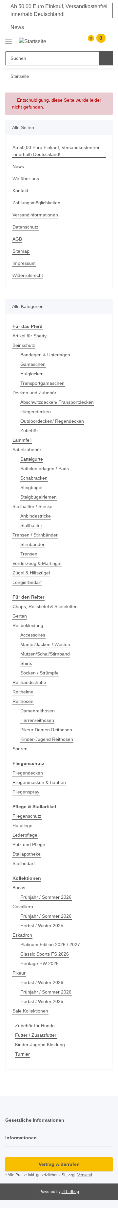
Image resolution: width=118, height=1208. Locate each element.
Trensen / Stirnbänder (35, 534)
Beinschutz (23, 345)
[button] (75, 41)
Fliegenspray (25, 791)
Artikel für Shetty (29, 335)
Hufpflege (22, 825)
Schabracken (34, 478)
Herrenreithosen (37, 720)
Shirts (26, 663)
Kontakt (20, 190)
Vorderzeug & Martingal (36, 563)
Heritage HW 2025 (39, 963)
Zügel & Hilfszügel (31, 572)
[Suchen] (106, 58)
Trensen (28, 553)
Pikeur (19, 973)
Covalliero (22, 906)
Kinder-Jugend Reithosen (46, 739)
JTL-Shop (70, 1191)
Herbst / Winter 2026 (41, 982)
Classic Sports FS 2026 (44, 954)
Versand (84, 1175)
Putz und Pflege (28, 844)
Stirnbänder (32, 544)
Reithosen (22, 701)
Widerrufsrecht (27, 275)
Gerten (19, 616)
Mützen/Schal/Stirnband (45, 653)
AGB (17, 239)
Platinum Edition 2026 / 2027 (50, 944)
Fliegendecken (35, 411)
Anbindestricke (35, 516)
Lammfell (21, 440)
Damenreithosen (37, 710)
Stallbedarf (23, 863)
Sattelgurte (31, 459)
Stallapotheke (26, 854)
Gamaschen (33, 364)
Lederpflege (24, 835)
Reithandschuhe (29, 682)
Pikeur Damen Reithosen (46, 729)
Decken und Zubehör (34, 392)
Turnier (22, 1054)
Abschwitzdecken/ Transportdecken (57, 402)
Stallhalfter (31, 525)
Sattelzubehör (26, 449)
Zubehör (29, 430)
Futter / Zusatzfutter (35, 1035)
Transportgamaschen (42, 383)
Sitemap (21, 251)
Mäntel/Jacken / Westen (45, 644)
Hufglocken (32, 373)
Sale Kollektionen (30, 1010)
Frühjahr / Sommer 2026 (45, 897)
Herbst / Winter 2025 (41, 925)
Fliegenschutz (26, 816)
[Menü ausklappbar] (8, 39)
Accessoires (32, 635)
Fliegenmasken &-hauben (39, 782)
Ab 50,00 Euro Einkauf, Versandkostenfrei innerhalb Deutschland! (59, 10)
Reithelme (22, 691)
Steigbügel (31, 487)
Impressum (24, 263)
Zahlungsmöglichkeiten (36, 202)
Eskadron (22, 935)
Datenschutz (25, 227)
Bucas (18, 887)
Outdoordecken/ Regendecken (52, 421)
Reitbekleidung (27, 625)
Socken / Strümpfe (39, 672)
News (17, 27)
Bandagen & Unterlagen (45, 354)
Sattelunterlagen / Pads (44, 468)
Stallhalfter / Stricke (32, 506)
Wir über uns (25, 178)
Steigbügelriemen (38, 497)
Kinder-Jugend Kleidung (40, 1044)
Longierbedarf (27, 582)
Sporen (20, 748)
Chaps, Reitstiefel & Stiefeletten (45, 606)
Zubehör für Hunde (35, 1025)
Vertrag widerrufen (59, 1164)
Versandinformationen (35, 214)
